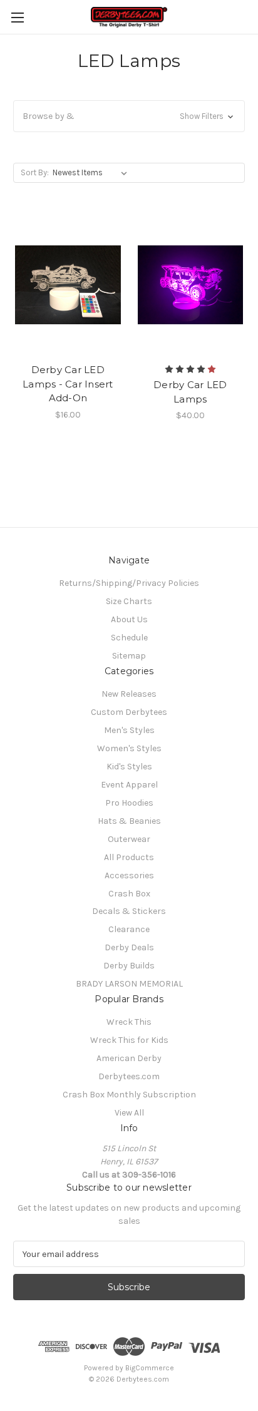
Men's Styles (129, 730)
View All (129, 1112)
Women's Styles (129, 748)
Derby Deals (129, 947)
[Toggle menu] (17, 17)
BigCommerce (149, 1367)
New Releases (129, 694)
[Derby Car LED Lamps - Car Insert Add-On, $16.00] (68, 284)
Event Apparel (129, 784)
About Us (129, 619)
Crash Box (129, 893)
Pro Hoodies (129, 803)
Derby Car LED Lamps (190, 392)
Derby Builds (129, 965)
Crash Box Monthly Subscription (129, 1094)
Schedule (129, 637)
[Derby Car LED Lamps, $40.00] (191, 284)
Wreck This (129, 1022)
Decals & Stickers (129, 911)
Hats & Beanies (129, 821)
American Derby (129, 1058)
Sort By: (35, 172)
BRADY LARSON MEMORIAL (129, 983)
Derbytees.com (129, 1076)
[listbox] (92, 172)
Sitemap (129, 655)
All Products (129, 857)
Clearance (129, 929)
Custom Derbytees (129, 712)
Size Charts (129, 601)
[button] (129, 116)
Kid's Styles (129, 766)
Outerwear (129, 839)
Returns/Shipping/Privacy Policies (129, 583)
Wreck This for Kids (129, 1040)
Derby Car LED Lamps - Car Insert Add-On (68, 384)
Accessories (129, 875)
